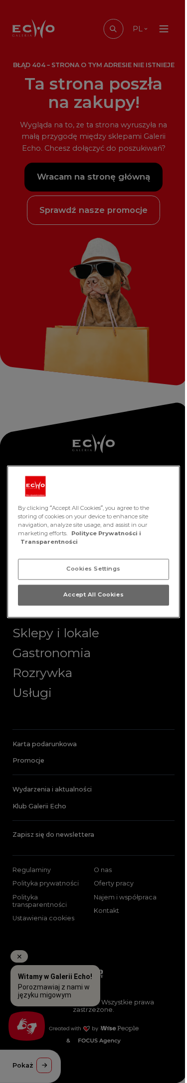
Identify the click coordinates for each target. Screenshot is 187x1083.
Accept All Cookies (93, 594)
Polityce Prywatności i (106, 533)
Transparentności (49, 541)
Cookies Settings (93, 568)
